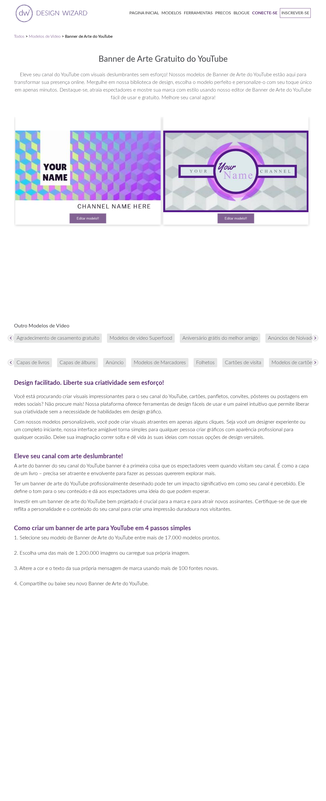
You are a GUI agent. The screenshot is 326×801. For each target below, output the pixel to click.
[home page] (50, 13)
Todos (19, 36)
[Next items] (315, 338)
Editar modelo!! (88, 218)
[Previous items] (11, 338)
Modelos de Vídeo (45, 36)
